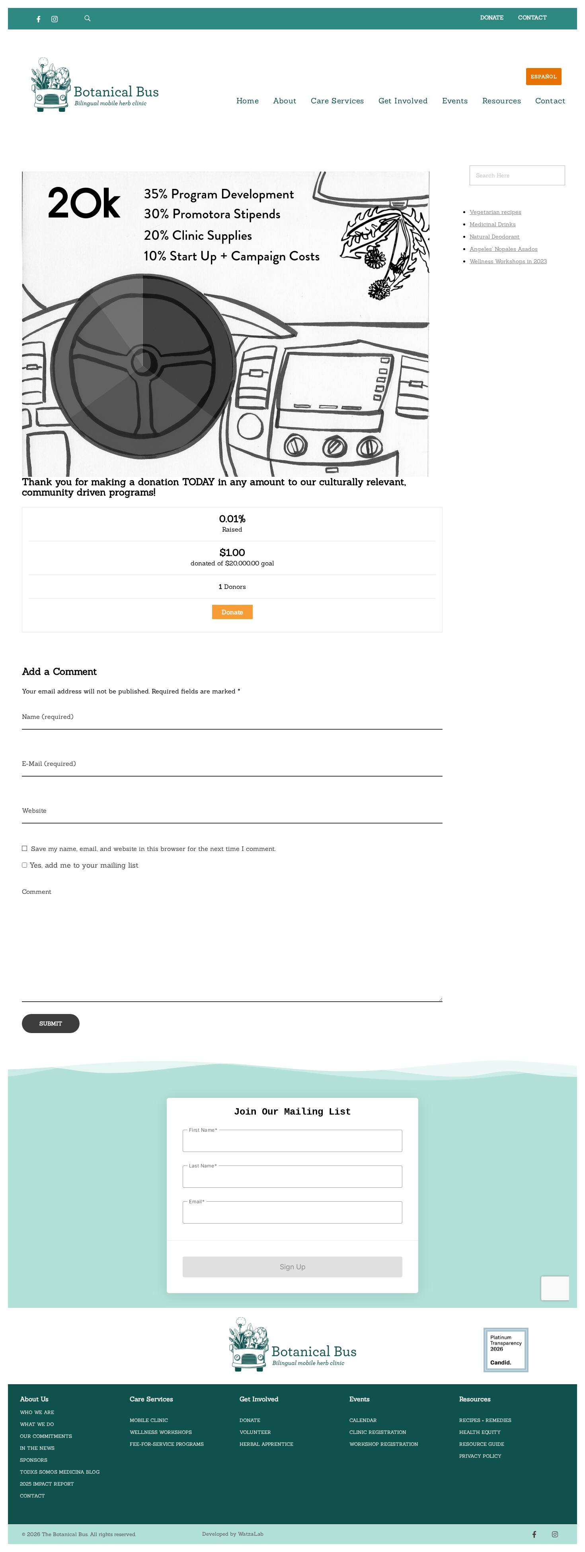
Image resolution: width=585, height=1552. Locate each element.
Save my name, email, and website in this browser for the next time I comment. (153, 849)
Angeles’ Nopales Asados (504, 249)
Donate (232, 612)
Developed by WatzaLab (232, 1534)
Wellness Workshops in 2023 (508, 261)
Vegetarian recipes (495, 212)
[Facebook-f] (534, 1534)
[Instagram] (54, 19)
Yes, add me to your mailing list (82, 865)
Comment (36, 891)
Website (34, 810)
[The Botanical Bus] (94, 85)
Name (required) (48, 717)
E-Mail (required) (49, 763)
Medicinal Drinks (493, 224)
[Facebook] (39, 19)
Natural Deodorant (495, 236)
